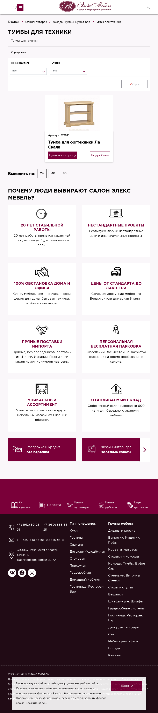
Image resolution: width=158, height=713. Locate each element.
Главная (13, 21)
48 (53, 173)
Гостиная (77, 537)
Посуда (114, 648)
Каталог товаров (36, 21)
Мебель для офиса (123, 641)
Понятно (126, 686)
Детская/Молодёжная (87, 551)
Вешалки (115, 594)
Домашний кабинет (85, 579)
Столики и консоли (123, 556)
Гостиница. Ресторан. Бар (87, 589)
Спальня (76, 544)
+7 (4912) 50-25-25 (29, 527)
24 (42, 173)
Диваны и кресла (121, 530)
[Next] (145, 450)
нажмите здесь (36, 703)
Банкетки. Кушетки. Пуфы (124, 540)
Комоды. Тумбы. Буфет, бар (71, 21)
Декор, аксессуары (123, 627)
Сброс (135, 85)
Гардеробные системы (126, 608)
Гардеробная (80, 572)
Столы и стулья (120, 587)
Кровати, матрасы (122, 549)
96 (64, 173)
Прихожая (78, 565)
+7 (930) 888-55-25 (56, 527)
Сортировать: (19, 52)
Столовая (77, 558)
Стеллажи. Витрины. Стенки (124, 578)
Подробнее (100, 155)
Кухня (74, 530)
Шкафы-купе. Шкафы (125, 601)
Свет (112, 634)
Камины (114, 655)
